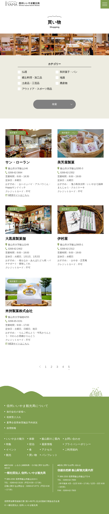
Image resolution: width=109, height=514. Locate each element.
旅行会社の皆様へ (16, 412)
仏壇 (24, 71)
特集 (8, 444)
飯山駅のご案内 (51, 438)
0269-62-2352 (67, 172)
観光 (8, 455)
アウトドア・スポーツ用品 (37, 88)
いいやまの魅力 (15, 438)
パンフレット (49, 455)
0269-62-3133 (16, 482)
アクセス (47, 449)
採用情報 (11, 428)
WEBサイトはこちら (18, 195)
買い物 (33, 455)
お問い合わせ (72, 438)
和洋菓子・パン (68, 71)
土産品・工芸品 (30, 83)
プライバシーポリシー (78, 444)
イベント (11, 449)
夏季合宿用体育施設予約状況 (22, 422)
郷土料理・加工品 (32, 77)
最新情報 (47, 444)
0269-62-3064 (15, 172)
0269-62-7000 (69, 480)
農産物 (63, 83)
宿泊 (31, 444)
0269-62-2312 (67, 249)
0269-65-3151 (15, 321)
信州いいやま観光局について (28, 405)
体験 (31, 438)
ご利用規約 (71, 449)
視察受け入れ (14, 417)
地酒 (62, 77)
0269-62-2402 (15, 249)
